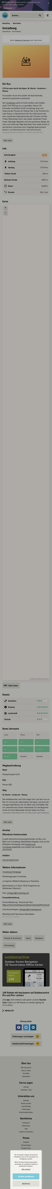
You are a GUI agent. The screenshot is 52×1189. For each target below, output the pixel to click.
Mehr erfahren (26, 1169)
